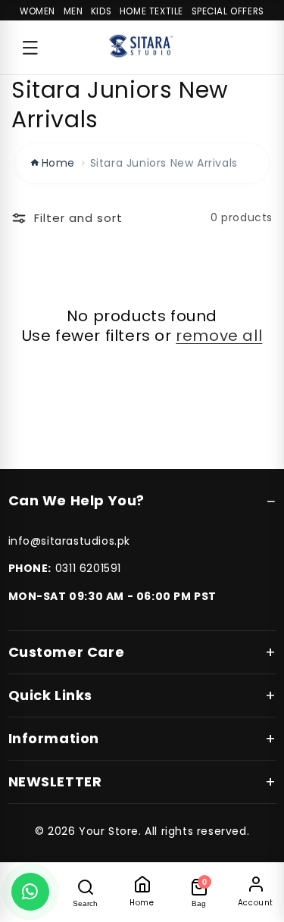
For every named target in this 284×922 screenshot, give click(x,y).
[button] (30, 47)
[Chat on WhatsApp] (30, 892)
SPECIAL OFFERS (228, 11)
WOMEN (37, 11)
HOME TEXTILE (151, 11)
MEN (73, 11)
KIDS (101, 11)
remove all (219, 335)
